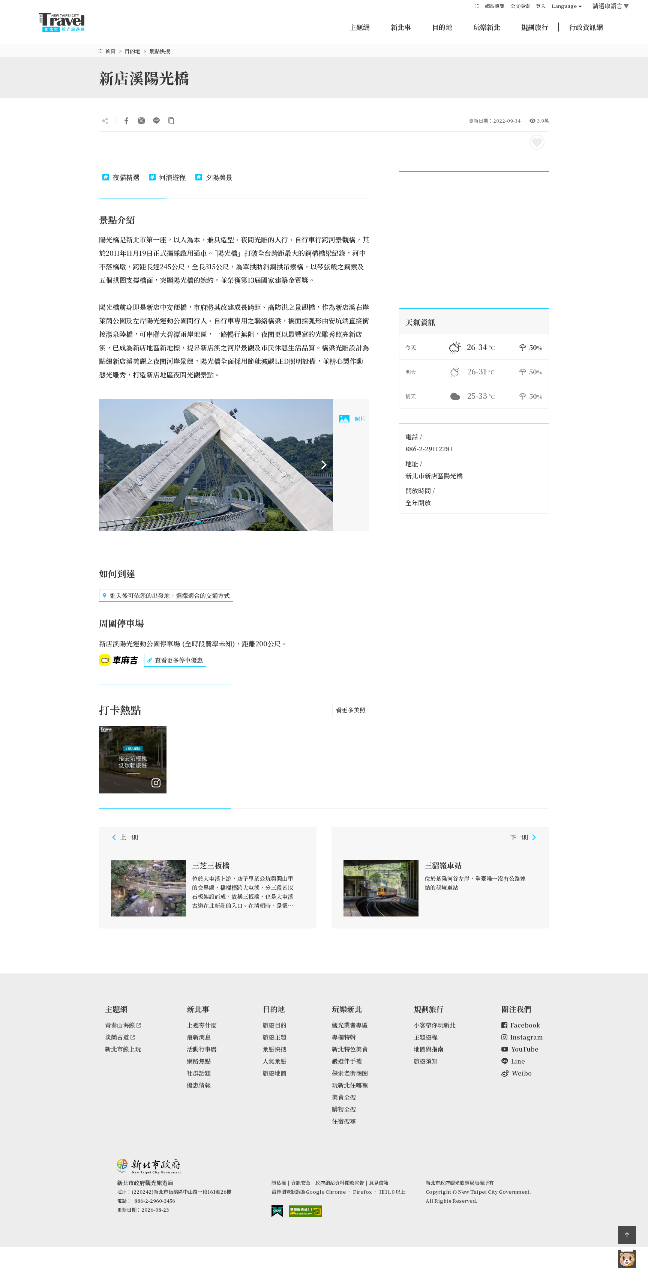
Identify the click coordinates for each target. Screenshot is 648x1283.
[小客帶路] (627, 1259)
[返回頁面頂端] (627, 1235)
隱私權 (279, 1182)
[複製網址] (171, 120)
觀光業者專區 (350, 1025)
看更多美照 (351, 710)
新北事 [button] (401, 27)
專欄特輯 (344, 1037)
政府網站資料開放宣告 (339, 1182)
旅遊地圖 (274, 1073)
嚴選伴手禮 (347, 1061)
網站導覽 (494, 5)
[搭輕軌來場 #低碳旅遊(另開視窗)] (132, 759)
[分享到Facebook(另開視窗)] (126, 120)
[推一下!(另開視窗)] (141, 120)
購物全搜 (344, 1109)
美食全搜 (344, 1097)
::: (477, 5)
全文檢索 (520, 5)
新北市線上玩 (123, 1049)
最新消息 (199, 1037)
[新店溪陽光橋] (216, 465)
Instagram (526, 1037)
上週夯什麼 (202, 1025)
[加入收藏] (537, 142)
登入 (541, 5)
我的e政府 (277, 1211)
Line (518, 1061)
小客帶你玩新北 (435, 1025)
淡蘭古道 (117, 1037)
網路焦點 (199, 1061)
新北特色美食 (350, 1049)
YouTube (524, 1049)
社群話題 (199, 1073)
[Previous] (108, 465)
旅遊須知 (426, 1061)
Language (564, 5)
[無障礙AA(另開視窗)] (305, 1211)
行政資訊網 (586, 27)
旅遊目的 (274, 1025)
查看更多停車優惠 (179, 660)
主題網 (360, 27)
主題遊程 (426, 1037)
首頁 (110, 51)
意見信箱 (378, 1182)
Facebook (525, 1025)
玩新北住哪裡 (350, 1085)
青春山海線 (120, 1025)
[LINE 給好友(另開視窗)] (156, 120)
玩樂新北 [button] (486, 27)
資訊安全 (300, 1182)
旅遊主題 (274, 1037)
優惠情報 (199, 1085)
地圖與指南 (429, 1049)
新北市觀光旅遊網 (69, 22)
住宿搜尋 (344, 1121)
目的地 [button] (442, 27)
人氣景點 (274, 1061)
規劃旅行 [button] (534, 27)
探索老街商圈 (350, 1073)
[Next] (324, 465)
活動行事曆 (202, 1049)
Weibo (522, 1073)
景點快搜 (159, 51)
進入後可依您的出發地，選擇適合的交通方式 (170, 595)
